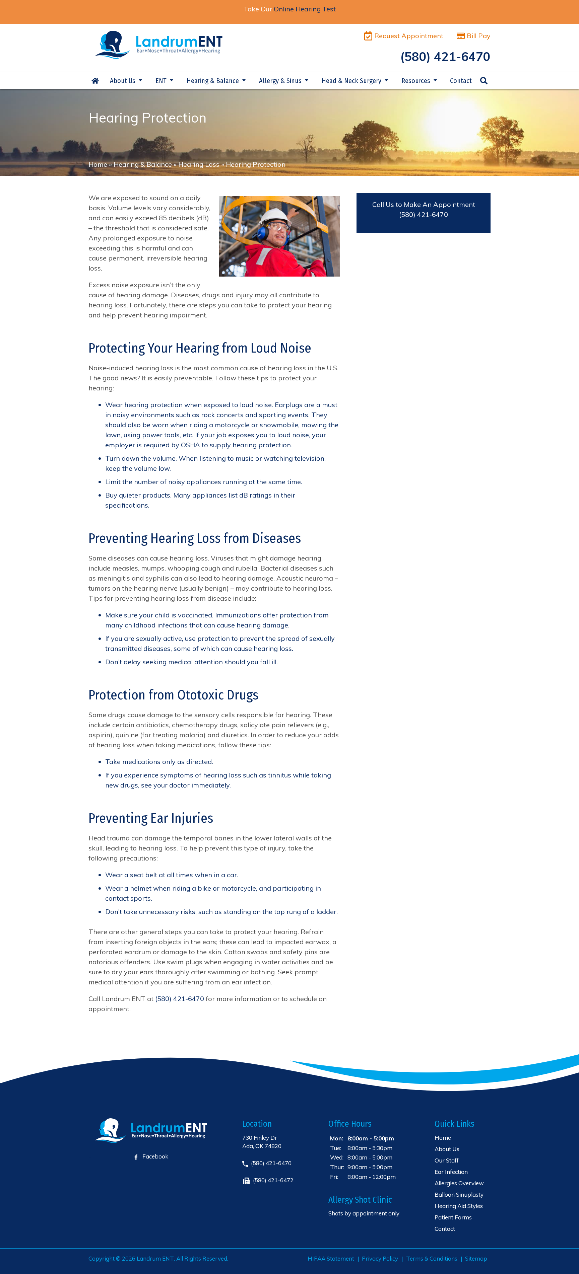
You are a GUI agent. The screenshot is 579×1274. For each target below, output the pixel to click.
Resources (415, 81)
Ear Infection (451, 1171)
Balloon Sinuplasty (459, 1194)
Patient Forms (453, 1217)
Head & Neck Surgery (351, 81)
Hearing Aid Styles (459, 1205)
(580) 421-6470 (423, 214)
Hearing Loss (198, 164)
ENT (161, 81)
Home (95, 80)
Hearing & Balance (213, 81)
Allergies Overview (459, 1183)
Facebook (154, 1156)
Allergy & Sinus (280, 81)
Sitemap (476, 1258)
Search (484, 80)
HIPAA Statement (331, 1258)
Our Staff (447, 1160)
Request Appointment (408, 35)
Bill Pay (479, 35)
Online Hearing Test (305, 9)
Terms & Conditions (431, 1258)
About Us (122, 81)
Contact (461, 81)
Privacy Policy (380, 1258)
